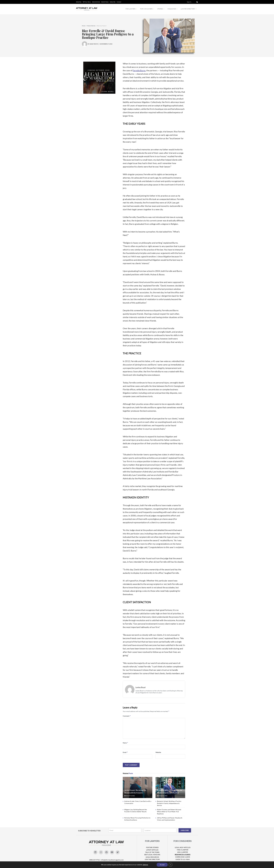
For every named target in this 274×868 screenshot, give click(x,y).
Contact (119, 2)
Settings (145, 865)
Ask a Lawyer (182, 852)
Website (158, 752)
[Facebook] (106, 852)
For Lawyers (131, 9)
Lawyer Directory (188, 9)
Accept (162, 865)
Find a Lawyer (182, 850)
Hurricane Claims (182, 857)
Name (125, 743)
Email (125, 752)
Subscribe (112, 2)
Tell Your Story (87, 2)
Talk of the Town (152, 852)
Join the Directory (152, 859)
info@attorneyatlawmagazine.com (112, 860)
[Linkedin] (95, 852)
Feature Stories (91, 26)
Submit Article (96, 2)
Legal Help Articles (182, 847)
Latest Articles (152, 850)
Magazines (172, 9)
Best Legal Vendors (152, 854)
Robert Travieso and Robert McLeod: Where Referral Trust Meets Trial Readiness (169, 812)
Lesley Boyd (140, 687)
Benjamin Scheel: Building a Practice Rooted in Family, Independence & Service (169, 803)
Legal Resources (152, 857)
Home (83, 26)
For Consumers (146, 9)
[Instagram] (101, 852)
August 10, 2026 (130, 795)
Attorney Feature (101, 26)
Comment (127, 716)
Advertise (78, 2)
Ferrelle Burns (139, 70)
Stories (160, 9)
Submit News (105, 2)
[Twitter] (117, 852)
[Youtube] (112, 852)
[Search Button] (196, 2)
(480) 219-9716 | (95, 860)
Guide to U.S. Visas (183, 859)
